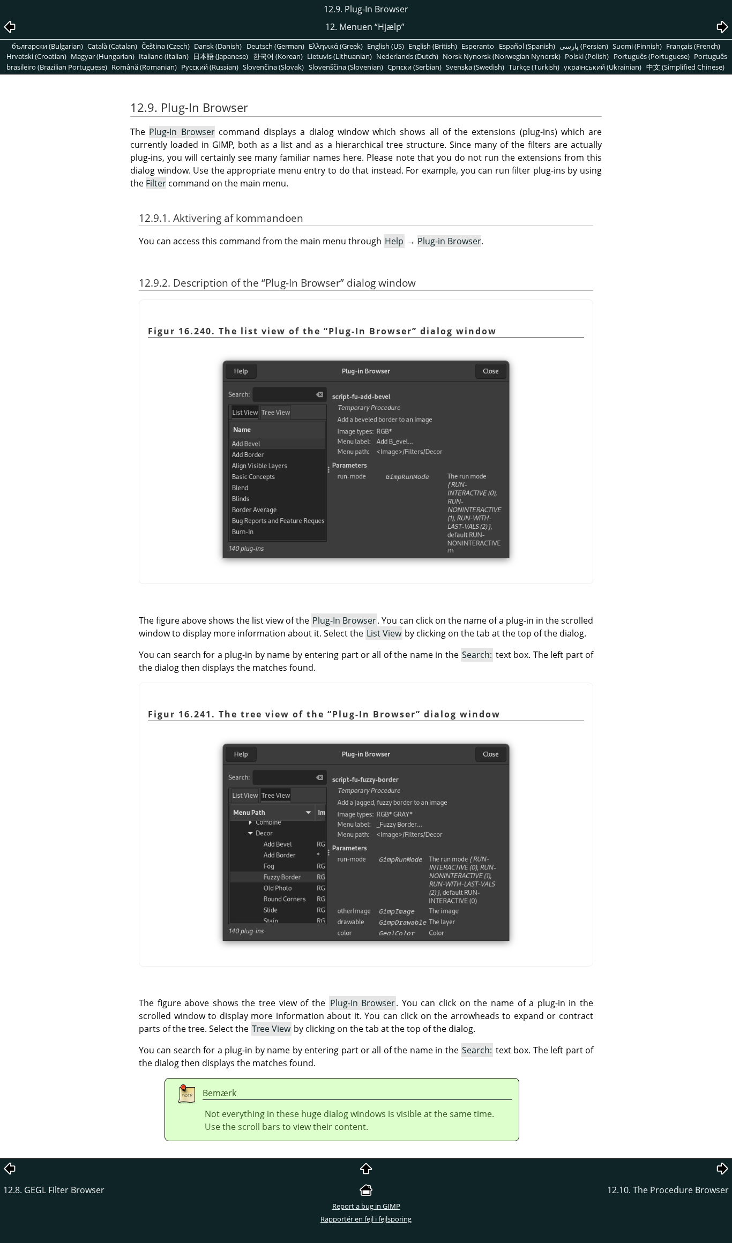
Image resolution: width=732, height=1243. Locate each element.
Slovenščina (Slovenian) (346, 67)
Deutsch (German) (275, 46)
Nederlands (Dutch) (407, 56)
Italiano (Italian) (164, 56)
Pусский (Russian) (209, 67)
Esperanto (477, 46)
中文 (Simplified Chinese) (685, 67)
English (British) (432, 46)
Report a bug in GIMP (366, 1206)
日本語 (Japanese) (220, 56)
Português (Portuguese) (652, 56)
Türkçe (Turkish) (534, 67)
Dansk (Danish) (218, 46)
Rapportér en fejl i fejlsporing (366, 1219)
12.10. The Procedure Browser (668, 1190)
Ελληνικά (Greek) (336, 46)
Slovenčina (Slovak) (273, 67)
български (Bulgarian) (47, 46)
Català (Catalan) (112, 46)
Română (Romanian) (144, 67)
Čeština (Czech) (165, 46)
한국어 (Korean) (278, 56)
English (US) (385, 46)
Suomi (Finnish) (637, 46)
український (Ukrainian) (602, 67)
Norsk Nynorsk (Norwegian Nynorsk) (502, 56)
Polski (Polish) (587, 56)
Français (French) (693, 46)
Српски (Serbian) (414, 67)
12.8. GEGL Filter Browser (53, 1190)
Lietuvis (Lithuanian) (339, 56)
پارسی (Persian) (583, 46)
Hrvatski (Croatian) (36, 56)
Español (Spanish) (527, 46)
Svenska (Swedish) (475, 67)
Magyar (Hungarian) (103, 56)
